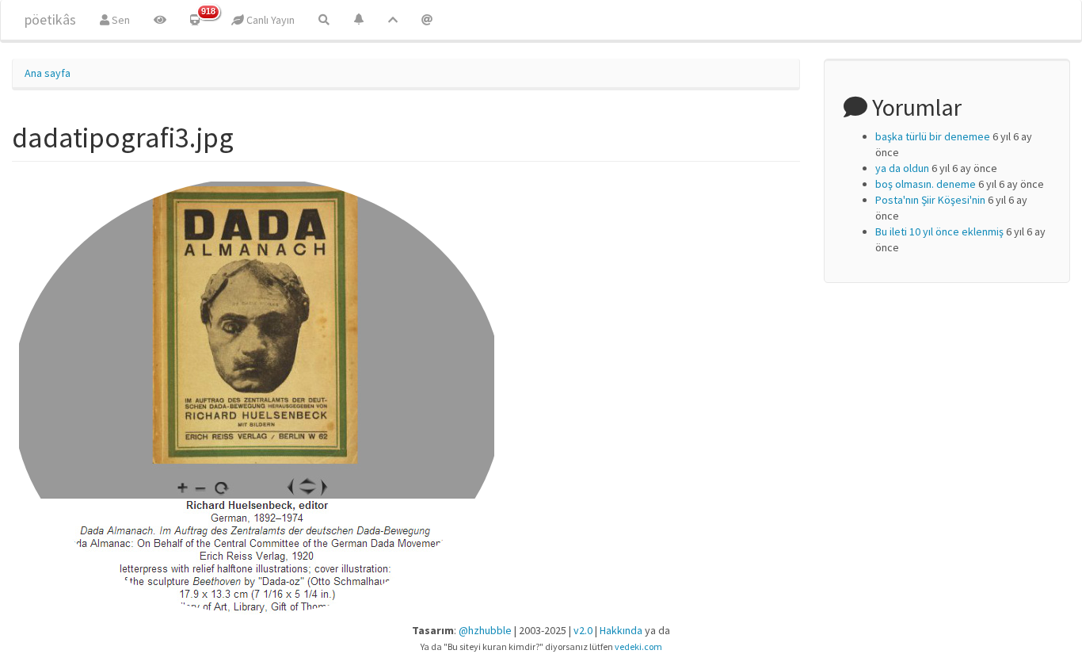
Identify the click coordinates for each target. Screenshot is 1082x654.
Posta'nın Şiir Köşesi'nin (930, 200)
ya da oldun (902, 168)
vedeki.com (638, 646)
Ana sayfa (47, 73)
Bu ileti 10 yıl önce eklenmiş (939, 231)
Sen (119, 20)
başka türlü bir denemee (932, 136)
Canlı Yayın (269, 20)
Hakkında (621, 630)
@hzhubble (485, 630)
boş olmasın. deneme (925, 184)
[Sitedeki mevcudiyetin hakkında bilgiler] (427, 20)
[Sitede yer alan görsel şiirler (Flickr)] (160, 20)
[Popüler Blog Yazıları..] (393, 20)
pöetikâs (50, 19)
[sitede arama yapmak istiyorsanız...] (324, 20)
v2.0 (582, 630)
